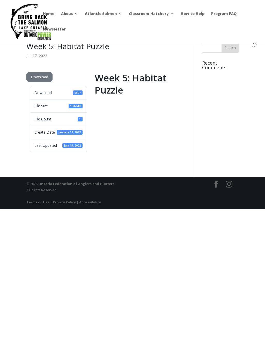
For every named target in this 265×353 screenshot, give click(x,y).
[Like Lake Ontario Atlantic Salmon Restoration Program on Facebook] (216, 184)
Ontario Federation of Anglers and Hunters (76, 183)
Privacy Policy (64, 202)
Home (48, 14)
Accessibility (90, 202)
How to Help (192, 14)
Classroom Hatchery (149, 14)
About (67, 14)
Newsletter (54, 29)
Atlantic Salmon (101, 14)
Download (39, 76)
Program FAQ (224, 14)
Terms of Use (37, 202)
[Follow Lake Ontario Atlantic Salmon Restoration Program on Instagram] (229, 184)
